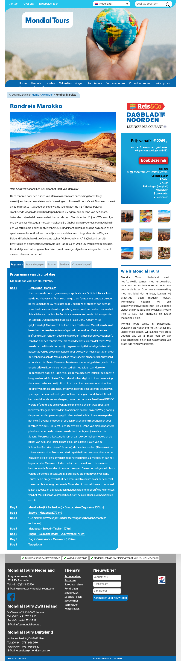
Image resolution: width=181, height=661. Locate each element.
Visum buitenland (140, 83)
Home (23, 83)
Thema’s (36, 83)
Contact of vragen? (81, 265)
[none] (111, 3)
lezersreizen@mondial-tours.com (35, 588)
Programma (17, 265)
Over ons (29, 3)
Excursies (52, 265)
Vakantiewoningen (71, 83)
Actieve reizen (73, 576)
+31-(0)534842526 (23, 584)
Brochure (64, 265)
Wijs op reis (163, 83)
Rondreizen (71, 588)
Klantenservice (28, 87)
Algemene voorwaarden (102, 659)
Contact (14, 3)
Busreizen (70, 580)
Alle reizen (47, 94)
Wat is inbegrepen (35, 265)
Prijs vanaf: (141, 141)
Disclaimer (117, 659)
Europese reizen (74, 584)
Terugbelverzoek (48, 3)
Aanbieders (94, 83)
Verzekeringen (115, 83)
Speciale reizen (73, 597)
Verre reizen (71, 604)
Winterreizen (72, 609)
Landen (50, 83)
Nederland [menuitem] (105, 3)
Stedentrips (71, 600)
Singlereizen (71, 592)
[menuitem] (111, 3)
